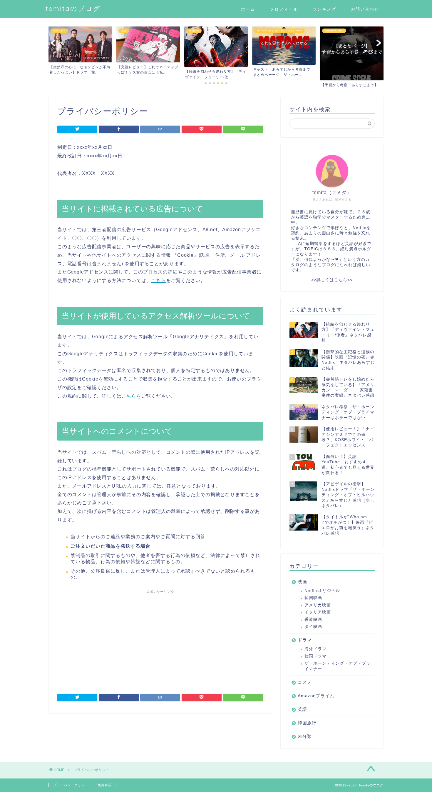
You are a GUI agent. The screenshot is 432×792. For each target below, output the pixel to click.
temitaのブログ (73, 8)
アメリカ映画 (317, 605)
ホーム (248, 9)
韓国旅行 (307, 722)
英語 (302, 709)
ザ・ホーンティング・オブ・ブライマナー (337, 666)
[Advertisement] (160, 638)
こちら (158, 280)
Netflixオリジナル (322, 590)
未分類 (305, 736)
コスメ (305, 682)
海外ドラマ (315, 649)
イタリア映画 (317, 612)
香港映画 (313, 619)
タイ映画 (313, 626)
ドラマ (305, 639)
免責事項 (105, 785)
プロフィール (284, 9)
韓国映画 (313, 598)
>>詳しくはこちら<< (332, 280)
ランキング (324, 9)
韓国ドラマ (315, 656)
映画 (302, 581)
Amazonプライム (316, 695)
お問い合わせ (365, 9)
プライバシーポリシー (70, 785)
